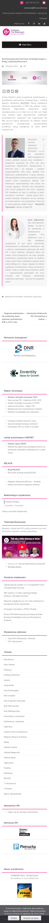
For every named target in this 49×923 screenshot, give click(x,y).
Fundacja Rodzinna (12, 675)
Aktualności (9, 297)
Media (6, 742)
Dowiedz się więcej (31, 918)
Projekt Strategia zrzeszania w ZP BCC (24, 403)
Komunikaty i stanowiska (23, 297)
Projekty (7, 768)
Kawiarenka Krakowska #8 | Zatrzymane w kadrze (37, 316)
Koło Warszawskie (11, 706)
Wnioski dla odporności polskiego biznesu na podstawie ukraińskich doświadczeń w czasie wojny (26, 449)
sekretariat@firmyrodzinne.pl (35, 8)
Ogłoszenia (37, 297)
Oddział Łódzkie (10, 747)
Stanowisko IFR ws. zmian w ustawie (23, 426)
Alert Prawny (9, 664)
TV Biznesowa (10, 783)
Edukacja (7, 670)
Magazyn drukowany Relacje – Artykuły (24, 481)
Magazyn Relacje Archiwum (15, 737)
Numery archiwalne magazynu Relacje (24, 484)
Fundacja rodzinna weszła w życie (22, 421)
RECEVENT (25, 103)
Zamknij (14, 918)
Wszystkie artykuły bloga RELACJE (22, 472)
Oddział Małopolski (12, 752)
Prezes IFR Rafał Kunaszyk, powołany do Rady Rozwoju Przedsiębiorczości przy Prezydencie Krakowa (23, 617)
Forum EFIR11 (12, 501)
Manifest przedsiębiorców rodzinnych (23, 412)
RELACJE (7, 778)
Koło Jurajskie (9, 695)
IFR (25, 66)
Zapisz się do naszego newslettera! (23, 812)
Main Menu (26, 44)
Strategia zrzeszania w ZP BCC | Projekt (20, 609)
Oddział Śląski (10, 757)
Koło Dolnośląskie (11, 690)
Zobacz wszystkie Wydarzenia (14, 511)
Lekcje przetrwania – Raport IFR (21, 406)
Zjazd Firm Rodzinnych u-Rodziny (21, 638)
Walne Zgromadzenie (12, 794)
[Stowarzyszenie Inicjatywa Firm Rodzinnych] (13, 31)
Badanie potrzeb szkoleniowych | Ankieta (25, 409)
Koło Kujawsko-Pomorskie (14, 701)
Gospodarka (9, 685)
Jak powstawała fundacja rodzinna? (23, 424)
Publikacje (8, 773)
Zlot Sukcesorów (15, 641)
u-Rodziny (8, 788)
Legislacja (8, 726)
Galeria (7, 680)
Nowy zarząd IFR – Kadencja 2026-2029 (24, 400)
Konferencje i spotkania (14, 721)
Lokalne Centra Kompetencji (15, 732)
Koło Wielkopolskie (12, 711)
